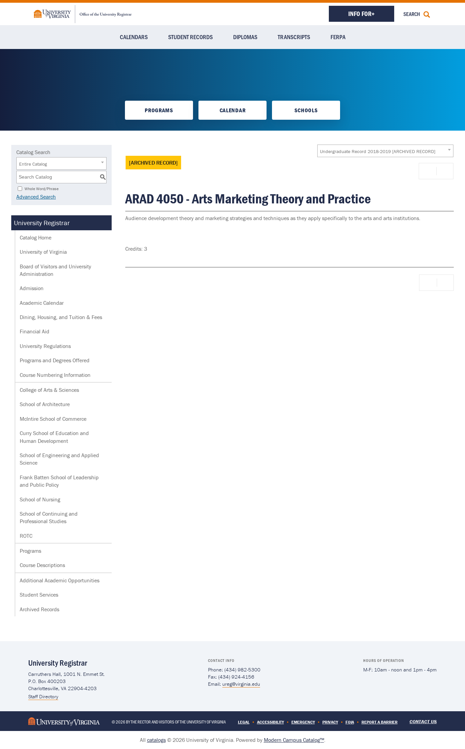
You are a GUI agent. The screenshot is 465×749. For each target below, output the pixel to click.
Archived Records (39, 609)
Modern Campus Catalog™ (294, 739)
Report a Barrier (380, 722)
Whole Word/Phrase (42, 188)
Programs (159, 110)
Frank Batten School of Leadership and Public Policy (59, 481)
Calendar (232, 110)
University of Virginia (43, 251)
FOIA (350, 722)
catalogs (156, 739)
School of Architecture (45, 404)
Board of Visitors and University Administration (55, 270)
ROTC (26, 535)
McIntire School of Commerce (53, 418)
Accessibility (270, 722)
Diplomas (245, 37)
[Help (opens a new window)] (444, 171)
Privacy (330, 722)
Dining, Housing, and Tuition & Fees (61, 317)
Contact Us (423, 721)
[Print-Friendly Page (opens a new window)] (428, 171)
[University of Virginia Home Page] (64, 721)
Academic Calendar (42, 302)
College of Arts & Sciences (49, 389)
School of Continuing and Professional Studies (49, 517)
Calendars (134, 37)
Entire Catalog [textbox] (33, 164)
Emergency (303, 722)
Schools (306, 110)
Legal (244, 722)
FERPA (338, 37)
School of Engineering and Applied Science (59, 459)
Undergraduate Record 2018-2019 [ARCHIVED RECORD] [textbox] (377, 151)
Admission (32, 288)
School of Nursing (40, 499)
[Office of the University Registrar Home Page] (82, 13)
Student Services (39, 594)
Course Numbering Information (55, 374)
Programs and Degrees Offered (55, 360)
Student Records (190, 37)
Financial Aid (34, 331)
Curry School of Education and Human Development (54, 437)
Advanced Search (36, 196)
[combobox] (385, 151)
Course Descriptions (42, 565)
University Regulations (45, 346)
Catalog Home (35, 237)
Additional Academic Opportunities (59, 580)
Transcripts (294, 37)
